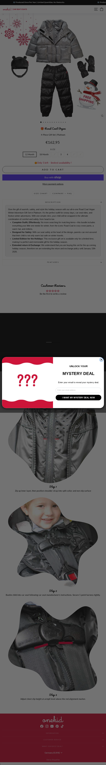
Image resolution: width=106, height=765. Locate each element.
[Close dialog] (101, 359)
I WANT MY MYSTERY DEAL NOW (78, 397)
